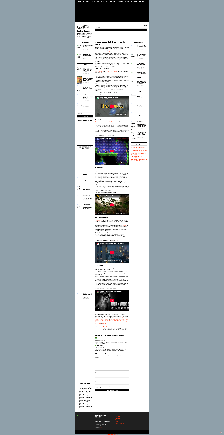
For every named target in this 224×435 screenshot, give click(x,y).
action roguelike (114, 71)
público (136, 158)
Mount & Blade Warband (112, 320)
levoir (136, 153)
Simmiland (107, 319)
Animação (112, 2)
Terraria (96, 121)
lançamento (133, 153)
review (132, 159)
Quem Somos (117, 416)
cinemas (138, 150)
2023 (107, 2)
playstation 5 (138, 156)
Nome (96, 372)
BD (83, 2)
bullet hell (108, 71)
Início (79, 2)
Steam (134, 159)
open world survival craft (106, 121)
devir (134, 152)
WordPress (145, 431)
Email (96, 376)
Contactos (117, 421)
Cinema (87, 2)
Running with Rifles (103, 321)
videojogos (143, 159)
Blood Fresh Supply (114, 319)
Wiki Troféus (142, 2)
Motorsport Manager (112, 321)
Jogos (102, 2)
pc (142, 155)
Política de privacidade (119, 423)
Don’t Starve (105, 323)
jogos (145, 152)
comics (145, 150)
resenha (143, 158)
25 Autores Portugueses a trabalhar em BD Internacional (85, 393)
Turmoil (119, 320)
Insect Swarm (122, 319)
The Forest (97, 169)
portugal (142, 156)
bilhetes (144, 149)
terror (137, 159)
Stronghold (124, 321)
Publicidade (117, 418)
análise (138, 147)
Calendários (134, 2)
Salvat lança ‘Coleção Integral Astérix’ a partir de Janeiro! (85, 388)
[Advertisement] (112, 14)
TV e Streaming (95, 2)
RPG (103, 268)
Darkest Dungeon (116, 317)
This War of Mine (98, 220)
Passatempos (120, 2)
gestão (124, 225)
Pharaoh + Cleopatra (99, 319)
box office (132, 150)
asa (141, 147)
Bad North (102, 320)
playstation (145, 155)
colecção (142, 150)
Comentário (97, 357)
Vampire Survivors (99, 71)
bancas (143, 147)
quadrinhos (140, 158)
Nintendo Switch (134, 155)
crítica (132, 152)
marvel (141, 153)
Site (95, 381)
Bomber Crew (98, 323)
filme (142, 152)
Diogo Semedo (82, 396)
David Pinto (81, 387)
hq (143, 152)
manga (139, 153)
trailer (139, 159)
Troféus (127, 2)
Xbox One (132, 161)
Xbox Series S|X (137, 161)
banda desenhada (134, 149)
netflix (144, 153)
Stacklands (122, 317)
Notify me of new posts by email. (102, 387)
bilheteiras (141, 149)
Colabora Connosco (119, 420)
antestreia (135, 147)
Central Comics (83, 30)
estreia (139, 152)
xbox (146, 159)
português (133, 158)
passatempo (139, 155)
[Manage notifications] (221, 432)
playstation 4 (133, 156)
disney (137, 152)
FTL (105, 320)
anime (132, 147)
